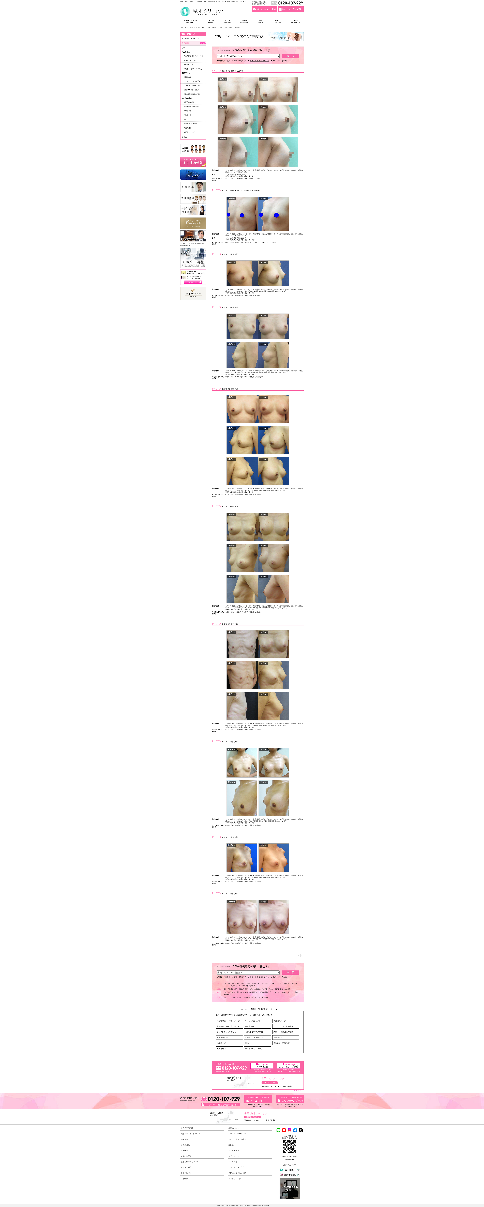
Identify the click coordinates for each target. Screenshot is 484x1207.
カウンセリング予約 (236, 1167)
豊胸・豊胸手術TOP (263, 1009)
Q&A (263, 1015)
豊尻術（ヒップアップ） (254, 1049)
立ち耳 (251, 997)
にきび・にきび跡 (245, 992)
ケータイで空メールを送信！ (289, 1156)
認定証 (231, 1145)
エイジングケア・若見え (268, 983)
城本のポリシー (235, 1128)
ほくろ (258, 992)
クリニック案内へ (270, 1083)
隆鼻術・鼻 (255, 983)
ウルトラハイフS (278, 992)
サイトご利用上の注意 (237, 1139)
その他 (266, 997)
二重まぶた (227, 983)
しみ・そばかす (228, 992)
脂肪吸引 (278, 989)
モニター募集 (234, 1151)
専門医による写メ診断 (237, 1173)
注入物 (239, 997)
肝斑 (253, 992)
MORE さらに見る (252, 1117)
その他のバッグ (279, 1021)
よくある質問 (277, 22)
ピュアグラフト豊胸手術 (283, 1026)
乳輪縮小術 (221, 1043)
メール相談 (233, 1162)
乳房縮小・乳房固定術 (254, 1037)
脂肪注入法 (249, 1026)
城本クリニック (235, 1179)
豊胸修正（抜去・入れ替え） (228, 1026)
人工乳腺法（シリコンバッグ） (229, 1021)
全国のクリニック (295, 22)
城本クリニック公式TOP (188, 27)
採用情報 (184, 1179)
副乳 (247, 1043)
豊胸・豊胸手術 (212, 27)
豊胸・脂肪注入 (240, 61)
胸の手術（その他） (280, 61)
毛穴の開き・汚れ (266, 992)
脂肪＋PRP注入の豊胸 (254, 1032)
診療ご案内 (191, 22)
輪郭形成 (252, 986)
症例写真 (210, 22)
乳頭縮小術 (277, 1037)
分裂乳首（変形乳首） (282, 1043)
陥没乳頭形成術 (223, 1037)
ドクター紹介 (186, 1167)
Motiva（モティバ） (253, 1021)
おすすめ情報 (244, 22)
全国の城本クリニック (190, 1162)
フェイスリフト (243, 986)
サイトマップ (234, 1156)
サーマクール (289, 992)
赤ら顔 (236, 992)
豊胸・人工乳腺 (224, 61)
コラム (270, 1015)
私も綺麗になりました (242, 1015)
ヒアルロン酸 (281, 983)
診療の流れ (228, 22)
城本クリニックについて (190, 1134)
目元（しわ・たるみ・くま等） (241, 983)
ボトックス (289, 983)
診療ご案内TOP (187, 1128)
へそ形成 (245, 997)
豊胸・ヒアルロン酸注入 (259, 61)
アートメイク (258, 997)
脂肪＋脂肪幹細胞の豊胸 (283, 1032)
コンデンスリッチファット (227, 1032)
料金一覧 (261, 22)
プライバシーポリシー (237, 1134)
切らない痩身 (286, 989)
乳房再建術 (221, 1049)
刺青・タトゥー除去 (230, 997)
